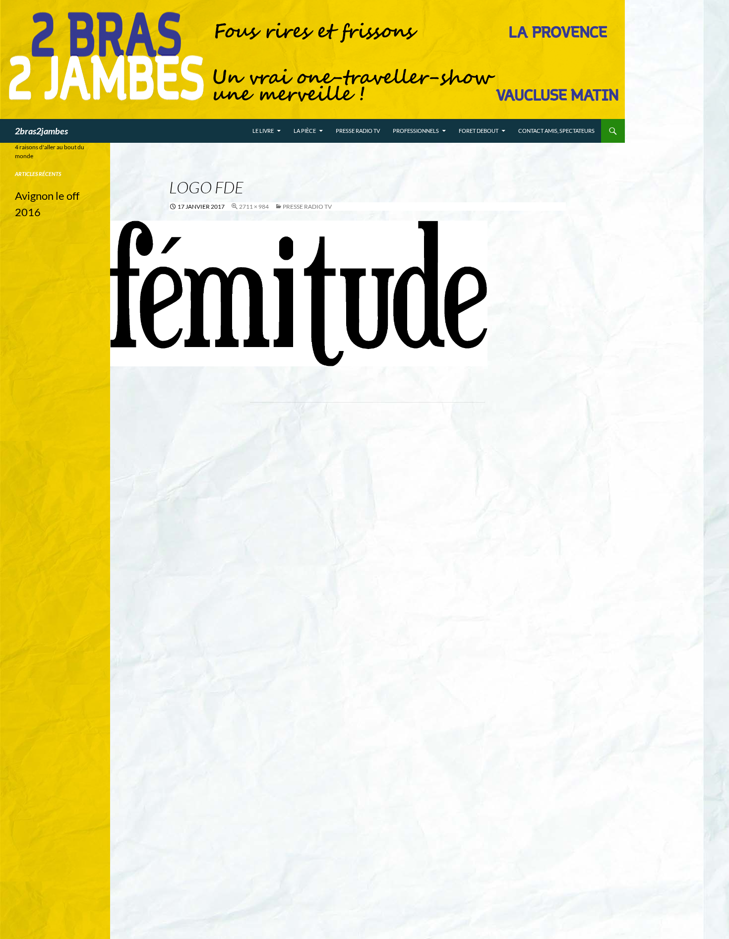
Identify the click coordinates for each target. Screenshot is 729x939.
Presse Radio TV (358, 130)
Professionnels (416, 130)
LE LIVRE (263, 130)
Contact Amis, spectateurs (556, 130)
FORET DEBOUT (478, 130)
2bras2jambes (41, 130)
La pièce (305, 130)
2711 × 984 (254, 206)
